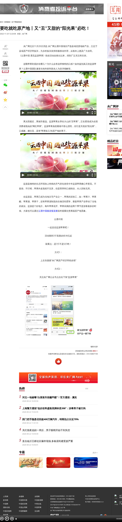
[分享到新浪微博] (5, 92)
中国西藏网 (23, 511)
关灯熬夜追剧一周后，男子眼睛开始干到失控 (46, 430)
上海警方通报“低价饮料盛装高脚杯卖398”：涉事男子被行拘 (54, 408)
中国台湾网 (23, 507)
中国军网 (38, 507)
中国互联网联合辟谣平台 (92, 499)
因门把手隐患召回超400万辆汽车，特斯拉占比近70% (50, 419)
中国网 (5, 504)
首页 (1, 22)
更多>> (95, 452)
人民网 (5, 496)
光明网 (37, 496)
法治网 (37, 511)
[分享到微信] (5, 85)
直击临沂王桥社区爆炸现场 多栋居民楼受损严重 (47, 441)
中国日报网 (7, 511)
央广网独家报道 (17, 22)
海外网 (5, 515)
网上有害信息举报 (90, 496)
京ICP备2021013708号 (57, 505)
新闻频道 (7, 22)
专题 (22, 452)
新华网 (5, 500)
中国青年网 (23, 500)
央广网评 (113, 106)
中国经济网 (23, 504)
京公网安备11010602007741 (72, 505)
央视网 (21, 496)
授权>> (95, 351)
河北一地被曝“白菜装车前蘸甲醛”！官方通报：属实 (49, 397)
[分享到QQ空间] (5, 99)
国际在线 (6, 507)
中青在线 (38, 504)
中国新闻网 (39, 500)
